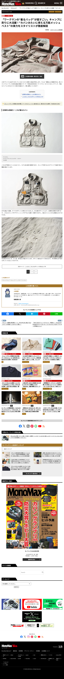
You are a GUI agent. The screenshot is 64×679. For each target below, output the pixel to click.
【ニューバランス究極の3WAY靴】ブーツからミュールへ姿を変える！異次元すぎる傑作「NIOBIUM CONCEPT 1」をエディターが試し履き (32, 104)
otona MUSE (13, 658)
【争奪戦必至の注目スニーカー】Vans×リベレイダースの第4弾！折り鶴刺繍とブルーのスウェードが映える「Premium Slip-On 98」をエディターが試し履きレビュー (51, 461)
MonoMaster (43, 658)
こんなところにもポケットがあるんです (32, 96)
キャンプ (13, 280)
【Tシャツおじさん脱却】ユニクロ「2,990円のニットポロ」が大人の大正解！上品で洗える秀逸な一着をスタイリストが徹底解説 (11, 385)
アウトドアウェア (6, 280)
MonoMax (28, 658)
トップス (18, 280)
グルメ (24, 389)
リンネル (50, 655)
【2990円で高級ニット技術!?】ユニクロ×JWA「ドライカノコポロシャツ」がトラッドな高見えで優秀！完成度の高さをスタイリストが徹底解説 (52, 359)
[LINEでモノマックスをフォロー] (35, 427)
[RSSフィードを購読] (43, 427)
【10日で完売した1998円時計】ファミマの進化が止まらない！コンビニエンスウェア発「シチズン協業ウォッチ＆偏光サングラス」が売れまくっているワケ (20, 461)
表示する (16, 587)
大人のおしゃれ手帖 (21, 655)
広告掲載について (46, 651)
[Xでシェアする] (20, 313)
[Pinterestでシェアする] (44, 313)
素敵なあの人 (44, 655)
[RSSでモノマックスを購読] (42, 637)
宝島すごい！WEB (59, 659)
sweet (27, 655)
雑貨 (3, 414)
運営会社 (15, 651)
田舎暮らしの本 (51, 659)
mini (34, 655)
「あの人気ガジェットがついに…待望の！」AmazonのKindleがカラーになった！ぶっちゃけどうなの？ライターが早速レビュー (47, 324)
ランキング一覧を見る (31, 473)
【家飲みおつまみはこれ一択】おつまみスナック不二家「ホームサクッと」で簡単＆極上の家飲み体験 (31, 409)
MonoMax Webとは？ (6, 651)
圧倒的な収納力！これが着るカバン (31, 94)
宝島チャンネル (6, 655)
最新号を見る (31, 559)
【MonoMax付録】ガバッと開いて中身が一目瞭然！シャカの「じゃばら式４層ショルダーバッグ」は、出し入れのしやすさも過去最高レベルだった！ (36, 436)
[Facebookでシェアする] (8, 313)
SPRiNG (4, 658)
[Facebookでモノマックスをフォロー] (20, 427)
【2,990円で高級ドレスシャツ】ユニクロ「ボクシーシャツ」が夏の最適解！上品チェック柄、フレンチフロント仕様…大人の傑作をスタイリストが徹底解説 (31, 359)
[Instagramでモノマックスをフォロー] (28, 427)
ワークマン (24, 280)
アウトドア (51, 11)
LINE (56, 314)
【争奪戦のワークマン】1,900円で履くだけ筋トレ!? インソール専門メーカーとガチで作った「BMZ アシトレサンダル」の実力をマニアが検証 (52, 385)
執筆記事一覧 (17, 299)
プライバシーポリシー (29, 651)
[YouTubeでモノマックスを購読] (39, 427)
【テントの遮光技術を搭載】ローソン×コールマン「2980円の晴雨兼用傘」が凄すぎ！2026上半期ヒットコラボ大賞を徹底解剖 (20, 454)
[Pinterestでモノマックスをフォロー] (32, 427)
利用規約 (38, 651)
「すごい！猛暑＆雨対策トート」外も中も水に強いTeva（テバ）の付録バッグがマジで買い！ (16, 323)
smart (34, 658)
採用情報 (21, 651)
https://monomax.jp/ (23, 303)
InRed (11, 655)
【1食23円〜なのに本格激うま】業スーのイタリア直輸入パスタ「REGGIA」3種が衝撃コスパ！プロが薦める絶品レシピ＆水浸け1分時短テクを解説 (31, 386)
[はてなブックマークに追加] (32, 313)
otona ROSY (58, 655)
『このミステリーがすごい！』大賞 (6, 663)
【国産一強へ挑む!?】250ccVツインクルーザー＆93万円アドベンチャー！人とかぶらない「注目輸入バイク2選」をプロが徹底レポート (52, 454)
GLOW (19, 658)
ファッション (58, 11)
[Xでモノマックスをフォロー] (24, 427)
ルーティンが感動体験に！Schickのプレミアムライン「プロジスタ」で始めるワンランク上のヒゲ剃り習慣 (11, 409)
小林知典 (16, 291)
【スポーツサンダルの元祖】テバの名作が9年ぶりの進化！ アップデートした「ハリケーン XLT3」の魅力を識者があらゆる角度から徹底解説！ (52, 411)
